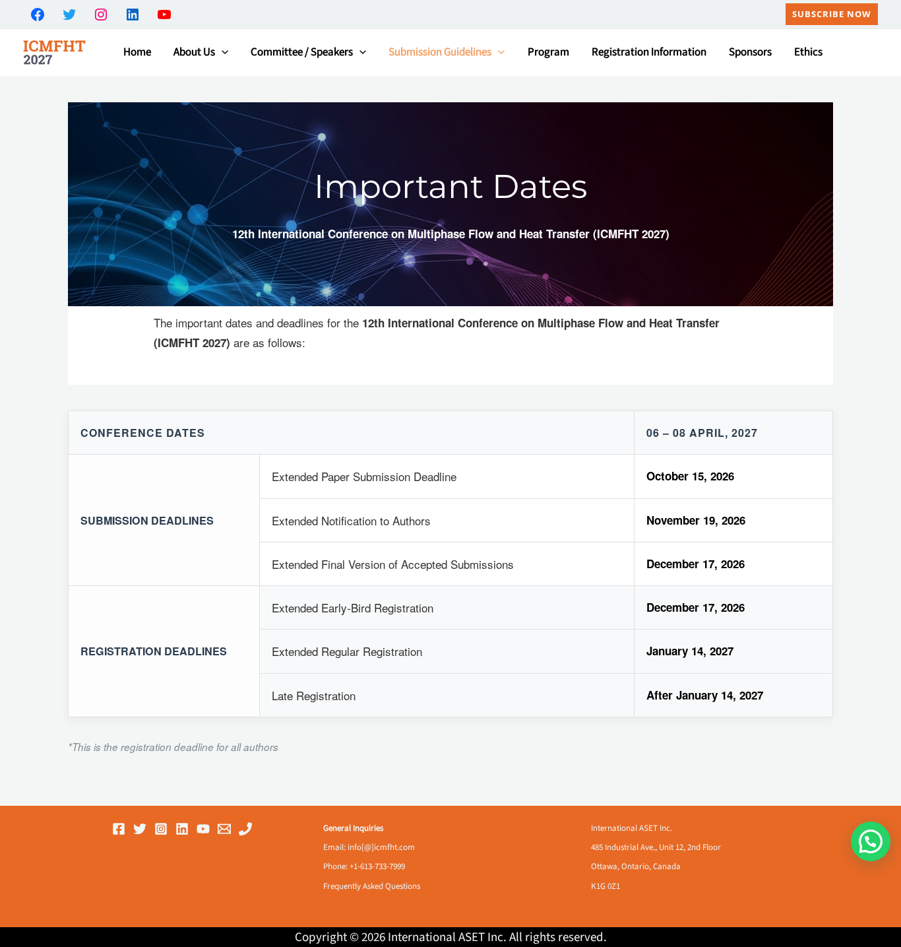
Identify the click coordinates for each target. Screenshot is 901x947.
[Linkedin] (182, 828)
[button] (832, 14)
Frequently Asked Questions (371, 886)
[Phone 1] (245, 828)
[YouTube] (203, 828)
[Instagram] (161, 828)
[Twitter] (139, 828)
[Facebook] (118, 828)
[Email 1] (224, 828)
